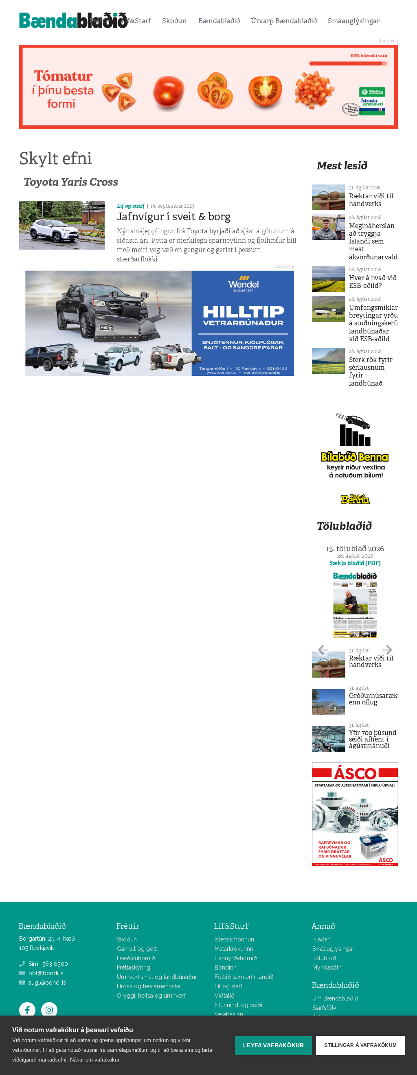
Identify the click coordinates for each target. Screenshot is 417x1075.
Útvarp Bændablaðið (284, 20)
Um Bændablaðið (335, 998)
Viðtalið (225, 995)
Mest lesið (341, 165)
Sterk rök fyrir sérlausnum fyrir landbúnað (371, 371)
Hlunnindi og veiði (238, 1005)
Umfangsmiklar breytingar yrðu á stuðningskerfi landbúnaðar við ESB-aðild (373, 323)
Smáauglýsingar (354, 20)
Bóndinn (226, 967)
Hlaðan (321, 939)
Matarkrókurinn (234, 949)
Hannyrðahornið (236, 958)
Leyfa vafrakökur (273, 1045)
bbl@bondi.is (45, 973)
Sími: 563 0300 (47, 964)
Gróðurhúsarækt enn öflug (374, 698)
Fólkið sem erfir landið (244, 977)
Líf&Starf (136, 20)
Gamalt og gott (137, 949)
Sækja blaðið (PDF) (355, 563)
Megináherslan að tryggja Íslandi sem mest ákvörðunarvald (373, 241)
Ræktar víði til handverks (371, 200)
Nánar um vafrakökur (94, 1060)
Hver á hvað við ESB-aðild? (373, 282)
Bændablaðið (219, 20)
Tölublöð (324, 958)
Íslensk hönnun (234, 939)
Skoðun (174, 20)
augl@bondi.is (46, 982)
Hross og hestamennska (148, 986)
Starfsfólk (324, 1008)
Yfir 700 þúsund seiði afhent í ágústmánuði (373, 739)
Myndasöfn (327, 967)
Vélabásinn (229, 1014)
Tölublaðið (344, 526)
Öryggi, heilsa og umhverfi (152, 995)
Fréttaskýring (133, 967)
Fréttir (100, 20)
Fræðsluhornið (136, 958)
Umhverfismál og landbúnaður (157, 977)
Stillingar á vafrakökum (360, 1045)
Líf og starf (131, 205)
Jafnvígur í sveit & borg (173, 217)
